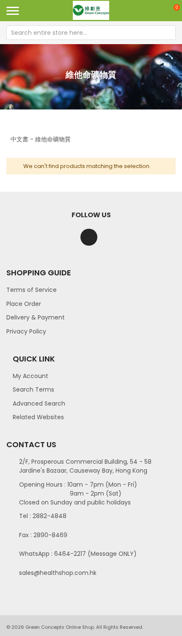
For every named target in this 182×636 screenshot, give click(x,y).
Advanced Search (39, 403)
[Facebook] (88, 237)
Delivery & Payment (35, 317)
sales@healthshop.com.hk (58, 573)
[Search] (168, 32)
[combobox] (91, 32)
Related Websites (38, 417)
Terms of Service (31, 290)
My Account (30, 376)
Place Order (23, 304)
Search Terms (33, 389)
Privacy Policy (26, 331)
